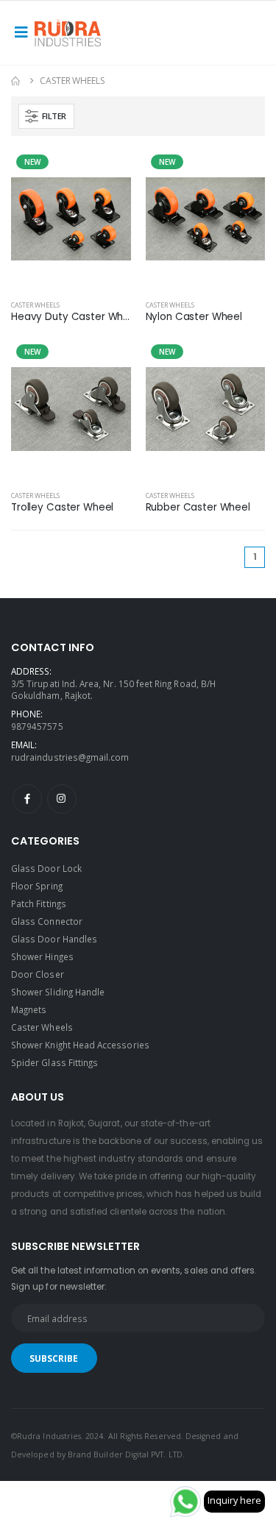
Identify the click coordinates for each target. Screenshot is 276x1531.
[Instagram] (62, 799)
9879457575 (37, 726)
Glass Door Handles (54, 939)
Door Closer (37, 974)
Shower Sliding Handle (58, 992)
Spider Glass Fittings (54, 1062)
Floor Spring (37, 886)
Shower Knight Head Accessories (80, 1045)
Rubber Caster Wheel (198, 507)
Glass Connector (46, 921)
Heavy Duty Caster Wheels (71, 317)
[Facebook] (27, 799)
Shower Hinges (42, 956)
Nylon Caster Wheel (194, 317)
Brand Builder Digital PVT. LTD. (126, 1454)
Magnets (28, 1009)
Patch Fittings (38, 903)
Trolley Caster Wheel (62, 507)
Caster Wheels (35, 305)
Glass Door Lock (46, 868)
